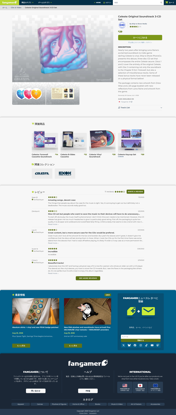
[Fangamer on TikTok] (146, 345)
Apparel (21, 404)
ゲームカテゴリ (44, 2)
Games (40, 404)
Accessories (155, 404)
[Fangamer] (9, 2)
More (98, 2)
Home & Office (78, 404)
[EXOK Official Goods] (65, 174)
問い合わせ (35, 391)
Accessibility (93, 413)
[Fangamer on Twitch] (158, 345)
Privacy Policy (83, 413)
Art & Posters (136, 404)
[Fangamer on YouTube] (152, 345)
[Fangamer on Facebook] (135, 345)
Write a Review (135, 192)
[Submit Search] (161, 2)
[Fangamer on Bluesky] (129, 345)
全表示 (108, 295)
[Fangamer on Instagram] (140, 345)
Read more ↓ (53, 224)
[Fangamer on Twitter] (123, 345)
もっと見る (21, 346)
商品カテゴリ (26, 2)
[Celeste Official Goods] (42, 174)
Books (97, 404)
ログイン (149, 42)
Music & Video (117, 404)
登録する (140, 340)
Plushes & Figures (59, 404)
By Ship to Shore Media (138, 24)
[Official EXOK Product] (122, 25)
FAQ (88, 391)
